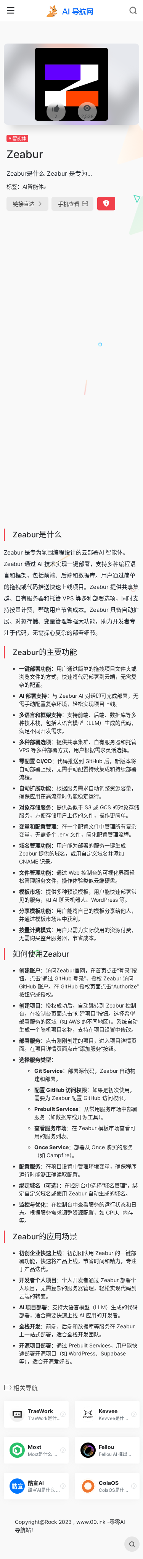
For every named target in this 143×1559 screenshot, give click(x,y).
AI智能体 (17, 138)
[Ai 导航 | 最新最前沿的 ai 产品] (71, 11)
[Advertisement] (71, 295)
